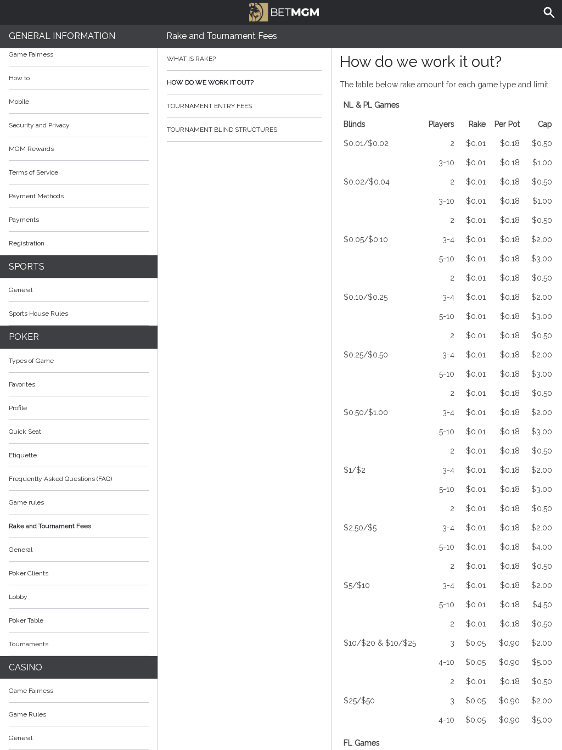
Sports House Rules (38, 313)
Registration (26, 243)
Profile (18, 408)
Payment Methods (36, 196)
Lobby (18, 597)
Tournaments (28, 644)
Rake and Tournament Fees (50, 526)
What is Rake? (191, 59)
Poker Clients (28, 573)
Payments (24, 219)
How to (19, 78)
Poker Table (26, 620)
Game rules (26, 502)
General (20, 290)
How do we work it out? (210, 82)
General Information (62, 36)
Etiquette (23, 455)
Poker (24, 337)
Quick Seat (25, 431)
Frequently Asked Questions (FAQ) (60, 479)
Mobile (19, 101)
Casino (25, 667)
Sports (26, 266)
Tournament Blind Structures (222, 129)
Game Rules (27, 714)
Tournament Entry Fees (209, 106)
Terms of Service (33, 172)
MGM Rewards (31, 149)
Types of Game (31, 361)
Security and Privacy (39, 125)
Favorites (22, 384)
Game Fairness (31, 54)
